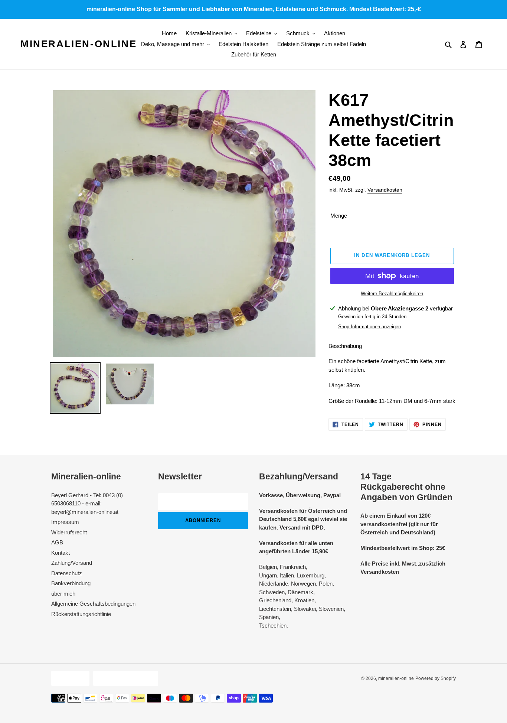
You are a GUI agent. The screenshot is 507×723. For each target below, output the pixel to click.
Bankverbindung (71, 583)
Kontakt (60, 553)
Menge (338, 215)
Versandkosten (384, 190)
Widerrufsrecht (69, 532)
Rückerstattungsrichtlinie (81, 614)
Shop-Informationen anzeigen (369, 326)
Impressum (65, 522)
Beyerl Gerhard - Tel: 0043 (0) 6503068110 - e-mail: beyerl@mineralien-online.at (87, 503)
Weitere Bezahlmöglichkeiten (392, 293)
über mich (63, 593)
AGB (57, 542)
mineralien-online (78, 43)
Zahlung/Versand (71, 563)
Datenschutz (66, 573)
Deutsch (68, 678)
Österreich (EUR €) (123, 678)
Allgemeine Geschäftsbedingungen (93, 603)
